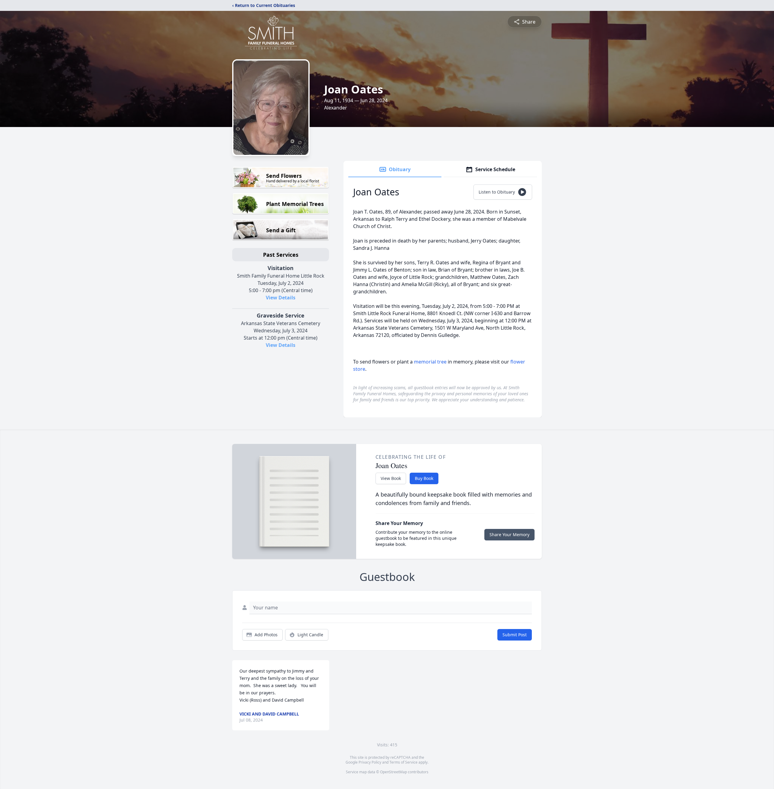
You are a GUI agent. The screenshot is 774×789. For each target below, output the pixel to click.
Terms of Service (403, 762)
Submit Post (514, 634)
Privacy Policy (370, 762)
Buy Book (424, 478)
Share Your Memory (509, 534)
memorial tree (430, 361)
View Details (280, 297)
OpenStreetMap (393, 771)
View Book (391, 478)
